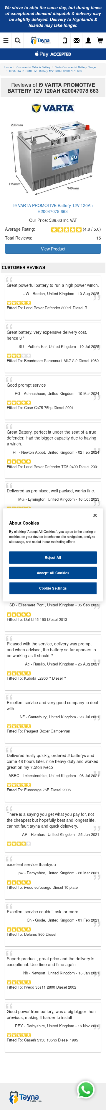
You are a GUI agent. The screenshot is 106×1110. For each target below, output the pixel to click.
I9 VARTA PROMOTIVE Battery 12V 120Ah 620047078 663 (53, 208)
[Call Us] (65, 40)
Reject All (53, 557)
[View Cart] (100, 40)
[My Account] (88, 40)
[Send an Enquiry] (76, 40)
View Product (53, 249)
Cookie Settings (53, 587)
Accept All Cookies (53, 572)
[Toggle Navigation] (6, 40)
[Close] (95, 515)
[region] (53, 555)
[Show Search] (18, 40)
